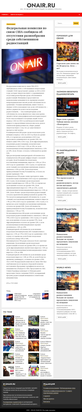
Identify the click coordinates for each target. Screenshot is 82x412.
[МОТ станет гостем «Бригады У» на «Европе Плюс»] (8, 370)
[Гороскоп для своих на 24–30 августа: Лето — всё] (68, 51)
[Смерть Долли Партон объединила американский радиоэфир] (33, 345)
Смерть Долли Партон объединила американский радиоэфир (45, 348)
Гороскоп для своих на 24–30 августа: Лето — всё (68, 66)
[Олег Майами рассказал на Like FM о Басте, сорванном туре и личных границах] (8, 333)
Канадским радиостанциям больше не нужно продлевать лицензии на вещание (67, 239)
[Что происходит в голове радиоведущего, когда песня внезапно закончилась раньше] (68, 166)
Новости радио (11, 24)
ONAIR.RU (41, 5)
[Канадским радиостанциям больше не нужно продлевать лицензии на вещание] (68, 222)
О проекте (46, 396)
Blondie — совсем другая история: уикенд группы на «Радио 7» (45, 336)
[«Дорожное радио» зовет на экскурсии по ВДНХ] (33, 320)
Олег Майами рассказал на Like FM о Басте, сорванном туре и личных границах (21, 337)
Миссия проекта (48, 399)
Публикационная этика (67, 388)
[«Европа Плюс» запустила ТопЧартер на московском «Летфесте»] (8, 345)
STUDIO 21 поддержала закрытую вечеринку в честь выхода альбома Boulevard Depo (20, 363)
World (59, 227)
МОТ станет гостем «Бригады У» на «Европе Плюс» (20, 373)
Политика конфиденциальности (54, 391)
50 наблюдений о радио (64, 171)
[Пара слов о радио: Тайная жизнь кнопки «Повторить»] (68, 107)
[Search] (79, 14)
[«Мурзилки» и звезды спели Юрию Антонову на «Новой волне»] (8, 320)
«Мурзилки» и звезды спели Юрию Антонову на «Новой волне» (21, 323)
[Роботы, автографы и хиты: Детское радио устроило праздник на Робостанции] (33, 370)
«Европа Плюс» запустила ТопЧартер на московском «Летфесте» (20, 348)
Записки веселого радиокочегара (67, 112)
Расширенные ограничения (12, 402)
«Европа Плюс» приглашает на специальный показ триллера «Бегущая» (45, 361)
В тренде (17, 316)
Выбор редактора (63, 229)
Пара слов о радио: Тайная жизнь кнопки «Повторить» (67, 121)
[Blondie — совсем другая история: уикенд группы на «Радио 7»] (33, 333)
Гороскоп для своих (70, 56)
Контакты (46, 401)
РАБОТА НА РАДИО (16, 14)
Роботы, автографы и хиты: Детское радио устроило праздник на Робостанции (46, 374)
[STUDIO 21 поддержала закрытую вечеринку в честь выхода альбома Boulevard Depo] (8, 358)
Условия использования (51, 388)
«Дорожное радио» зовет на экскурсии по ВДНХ (46, 323)
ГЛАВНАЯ (4, 14)
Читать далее (62, 83)
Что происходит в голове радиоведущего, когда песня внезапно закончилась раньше (67, 183)
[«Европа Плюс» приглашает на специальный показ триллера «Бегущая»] (33, 358)
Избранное (48, 341)
